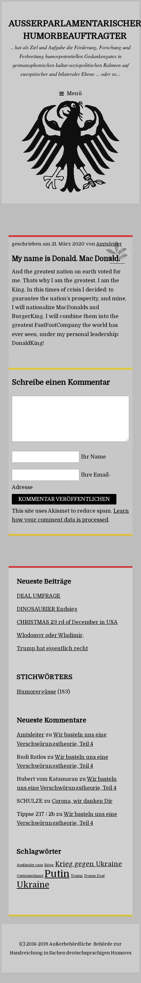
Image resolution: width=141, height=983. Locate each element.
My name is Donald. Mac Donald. (66, 259)
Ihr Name (93, 457)
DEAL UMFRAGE (38, 596)
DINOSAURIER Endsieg (47, 609)
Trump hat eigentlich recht (52, 649)
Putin (57, 873)
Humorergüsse (36, 692)
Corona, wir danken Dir (82, 801)
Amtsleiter (109, 243)
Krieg (49, 865)
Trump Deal (94, 876)
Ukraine (33, 884)
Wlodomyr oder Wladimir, (50, 635)
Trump (77, 876)
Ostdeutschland (30, 876)
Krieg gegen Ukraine (88, 864)
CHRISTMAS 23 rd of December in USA (67, 622)
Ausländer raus (30, 865)
